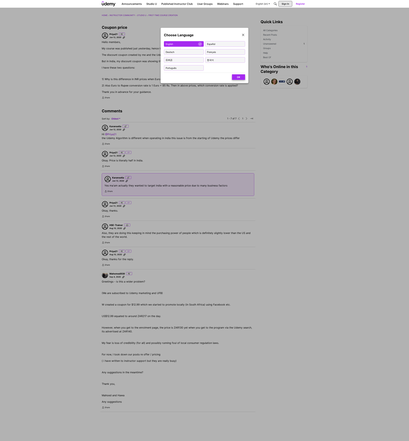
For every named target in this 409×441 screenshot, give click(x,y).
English (169, 44)
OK (238, 77)
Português (171, 67)
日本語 (169, 59)
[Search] (275, 4)
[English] (109, 3)
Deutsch (170, 51)
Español (211, 44)
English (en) (262, 3)
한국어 (210, 59)
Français (211, 51)
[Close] (243, 35)
